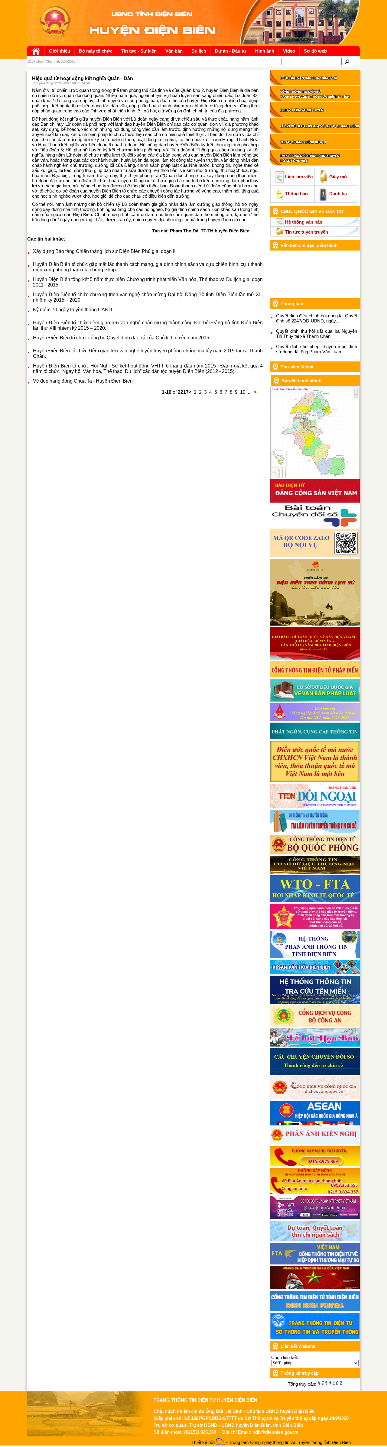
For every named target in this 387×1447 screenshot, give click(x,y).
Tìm (347, 61)
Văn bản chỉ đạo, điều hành (309, 245)
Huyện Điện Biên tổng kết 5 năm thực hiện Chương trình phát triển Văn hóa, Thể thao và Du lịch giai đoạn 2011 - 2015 (148, 282)
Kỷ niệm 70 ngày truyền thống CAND (72, 309)
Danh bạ (338, 193)
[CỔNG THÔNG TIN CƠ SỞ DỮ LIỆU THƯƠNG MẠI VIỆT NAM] (315, 872)
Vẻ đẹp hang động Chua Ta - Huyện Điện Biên (83, 381)
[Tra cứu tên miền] (315, 1002)
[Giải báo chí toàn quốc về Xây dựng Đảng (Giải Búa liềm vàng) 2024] (315, 658)
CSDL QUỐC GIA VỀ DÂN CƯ (312, 211)
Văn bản (174, 50)
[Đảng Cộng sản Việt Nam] (315, 500)
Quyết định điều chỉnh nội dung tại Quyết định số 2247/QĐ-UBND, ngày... (316, 318)
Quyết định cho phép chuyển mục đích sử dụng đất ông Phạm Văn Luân (316, 349)
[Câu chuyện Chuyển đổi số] (315, 1073)
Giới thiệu (59, 50)
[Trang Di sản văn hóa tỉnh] (315, 972)
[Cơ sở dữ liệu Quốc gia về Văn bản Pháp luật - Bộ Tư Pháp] (315, 700)
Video (289, 50)
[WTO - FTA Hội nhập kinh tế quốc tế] (315, 900)
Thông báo (296, 193)
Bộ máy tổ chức (95, 50)
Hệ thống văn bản (303, 222)
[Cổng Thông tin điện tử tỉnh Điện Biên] (315, 1309)
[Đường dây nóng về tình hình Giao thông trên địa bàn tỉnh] (315, 1192)
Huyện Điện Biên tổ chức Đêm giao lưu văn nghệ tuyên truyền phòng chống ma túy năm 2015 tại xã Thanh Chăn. (148, 353)
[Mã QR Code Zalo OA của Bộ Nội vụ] (315, 555)
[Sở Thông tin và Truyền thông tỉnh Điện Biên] (315, 1337)
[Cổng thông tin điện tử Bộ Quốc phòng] (315, 852)
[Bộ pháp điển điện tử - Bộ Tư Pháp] (315, 675)
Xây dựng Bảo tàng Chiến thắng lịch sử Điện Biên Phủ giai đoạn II (104, 251)
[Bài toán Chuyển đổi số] (315, 525)
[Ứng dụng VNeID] (315, 927)
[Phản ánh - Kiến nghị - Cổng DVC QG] (315, 1142)
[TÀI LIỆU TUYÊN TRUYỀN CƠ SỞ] (315, 831)
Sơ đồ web (315, 50)
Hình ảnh (264, 50)
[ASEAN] (315, 1123)
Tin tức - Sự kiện (139, 50)
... (250, 392)
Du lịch (198, 50)
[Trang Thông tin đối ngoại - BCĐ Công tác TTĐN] (315, 806)
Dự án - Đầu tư (230, 50)
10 (243, 392)
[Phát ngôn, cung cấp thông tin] (315, 737)
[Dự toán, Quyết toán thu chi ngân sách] (315, 1239)
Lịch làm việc (299, 176)
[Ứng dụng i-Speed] (315, 1217)
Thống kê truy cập (300, 1373)
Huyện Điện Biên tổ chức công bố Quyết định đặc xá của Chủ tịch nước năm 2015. (121, 337)
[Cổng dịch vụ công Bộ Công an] (315, 1025)
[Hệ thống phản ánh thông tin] (315, 956)
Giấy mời (339, 176)
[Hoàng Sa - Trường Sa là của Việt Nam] (315, 1287)
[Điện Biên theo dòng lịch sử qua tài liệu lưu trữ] (315, 623)
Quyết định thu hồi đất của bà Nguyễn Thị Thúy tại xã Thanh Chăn (316, 334)
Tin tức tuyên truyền (306, 232)
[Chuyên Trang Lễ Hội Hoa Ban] (315, 1044)
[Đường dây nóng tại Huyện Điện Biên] (315, 1164)
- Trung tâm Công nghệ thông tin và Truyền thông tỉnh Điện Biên (288, 1442)
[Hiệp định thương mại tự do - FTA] (315, 1262)
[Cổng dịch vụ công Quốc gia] (315, 1097)
